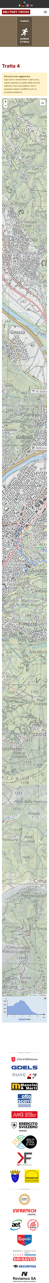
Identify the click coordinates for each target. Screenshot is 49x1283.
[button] (5, 102)
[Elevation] (45, 998)
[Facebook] (24, 2)
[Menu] (45, 12)
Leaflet (34, 995)
